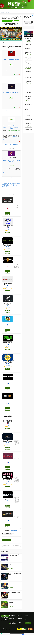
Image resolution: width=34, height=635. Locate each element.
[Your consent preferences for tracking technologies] (1, 633)
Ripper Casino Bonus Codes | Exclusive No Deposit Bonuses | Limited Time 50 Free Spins (15, 583)
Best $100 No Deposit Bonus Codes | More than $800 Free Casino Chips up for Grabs (28, 35)
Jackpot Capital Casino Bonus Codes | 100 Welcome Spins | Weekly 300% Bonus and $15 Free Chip (14, 555)
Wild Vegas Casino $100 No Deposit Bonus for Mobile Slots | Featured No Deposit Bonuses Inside (28, 39)
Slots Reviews (7, 12)
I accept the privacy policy (28, 23)
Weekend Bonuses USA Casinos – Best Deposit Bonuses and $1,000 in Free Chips (14, 602)
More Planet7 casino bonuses (11, 80)
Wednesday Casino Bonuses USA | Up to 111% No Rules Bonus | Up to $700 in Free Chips (28, 62)
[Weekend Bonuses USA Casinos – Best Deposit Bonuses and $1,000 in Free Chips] (4, 604)
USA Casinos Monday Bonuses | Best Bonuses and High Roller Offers (28, 82)
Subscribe (28, 622)
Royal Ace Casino (9, 21)
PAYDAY (12, 64)
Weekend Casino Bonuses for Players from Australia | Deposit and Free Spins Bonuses (28, 87)
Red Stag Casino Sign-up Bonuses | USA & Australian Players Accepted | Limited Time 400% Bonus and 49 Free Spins (14, 593)
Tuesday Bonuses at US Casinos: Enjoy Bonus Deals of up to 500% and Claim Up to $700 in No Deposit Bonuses (28, 109)
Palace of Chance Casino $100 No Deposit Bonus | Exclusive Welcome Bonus (28, 53)
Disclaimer (19, 619)
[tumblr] (7, 620)
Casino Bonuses (12, 619)
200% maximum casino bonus (9, 533)
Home (3, 17)
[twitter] (3, 620)
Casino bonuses (16, 20)
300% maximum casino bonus (6, 534)
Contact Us (19, 622)
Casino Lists (12, 622)
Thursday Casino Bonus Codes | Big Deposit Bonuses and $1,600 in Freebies (28, 72)
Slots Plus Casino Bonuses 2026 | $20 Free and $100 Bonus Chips (28, 115)
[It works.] (14, 74)
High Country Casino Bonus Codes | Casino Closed (28, 67)
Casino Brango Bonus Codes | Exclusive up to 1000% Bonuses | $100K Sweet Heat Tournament (28, 92)
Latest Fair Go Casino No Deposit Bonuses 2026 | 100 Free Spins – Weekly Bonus (28, 119)
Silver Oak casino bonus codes (11, 79)
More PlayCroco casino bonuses (11, 144)
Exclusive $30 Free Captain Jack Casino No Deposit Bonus (28, 44)
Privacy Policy (20, 618)
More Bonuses (7, 214)
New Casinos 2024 (13, 623)
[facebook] (2, 620)
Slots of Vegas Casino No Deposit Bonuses (28, 48)
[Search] (33, 10)
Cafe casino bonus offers (11, 177)
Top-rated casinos (6, 17)
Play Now (7, 232)
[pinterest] (5, 620)
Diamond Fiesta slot (14, 136)
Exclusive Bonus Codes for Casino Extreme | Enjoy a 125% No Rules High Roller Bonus (28, 77)
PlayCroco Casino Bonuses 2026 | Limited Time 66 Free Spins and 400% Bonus (28, 58)
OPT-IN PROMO (12, 165)
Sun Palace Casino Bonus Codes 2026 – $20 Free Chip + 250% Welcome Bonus (28, 129)
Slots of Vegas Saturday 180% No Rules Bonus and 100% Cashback (14, 574)
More (3, 71)
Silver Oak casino (12, 17)
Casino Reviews (3, 12)
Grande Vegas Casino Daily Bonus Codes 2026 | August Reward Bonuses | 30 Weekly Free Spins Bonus (28, 104)
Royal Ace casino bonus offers (11, 110)
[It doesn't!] (19, 74)
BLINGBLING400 (12, 132)
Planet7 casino (4, 21)
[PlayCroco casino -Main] (11, 119)
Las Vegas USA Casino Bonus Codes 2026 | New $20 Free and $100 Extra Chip (28, 124)
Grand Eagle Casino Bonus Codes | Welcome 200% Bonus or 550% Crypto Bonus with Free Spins (14, 564)
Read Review (8, 229)
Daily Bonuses (12, 618)
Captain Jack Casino (10, 20)
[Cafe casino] (11, 153)
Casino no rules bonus (14, 530)
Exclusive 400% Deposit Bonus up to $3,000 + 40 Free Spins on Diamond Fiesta (11, 127)
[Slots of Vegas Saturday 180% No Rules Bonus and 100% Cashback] (4, 576)
